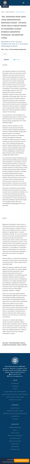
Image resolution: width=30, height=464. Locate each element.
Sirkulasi (15, 389)
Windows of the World (15, 399)
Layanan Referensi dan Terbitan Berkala (15, 391)
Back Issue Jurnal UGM (15, 441)
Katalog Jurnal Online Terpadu (15, 411)
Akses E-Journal (15, 433)
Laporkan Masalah (22, 460)
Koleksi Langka (15, 444)
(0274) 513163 (17, 374)
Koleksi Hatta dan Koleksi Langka (15, 397)
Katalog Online (15, 446)
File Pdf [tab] (17, 59)
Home (2, 12)
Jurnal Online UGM (15, 438)
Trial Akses (15, 419)
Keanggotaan (15, 386)
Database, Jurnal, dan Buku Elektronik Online (15, 413)
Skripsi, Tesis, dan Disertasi (15, 435)
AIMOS (15, 430)
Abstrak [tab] (6, 59)
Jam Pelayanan (15, 383)
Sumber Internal (15, 408)
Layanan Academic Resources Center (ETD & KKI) (15, 394)
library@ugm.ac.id (18, 376)
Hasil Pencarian (10, 12)
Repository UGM (15, 449)
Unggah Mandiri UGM (15, 427)
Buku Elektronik (15, 416)
